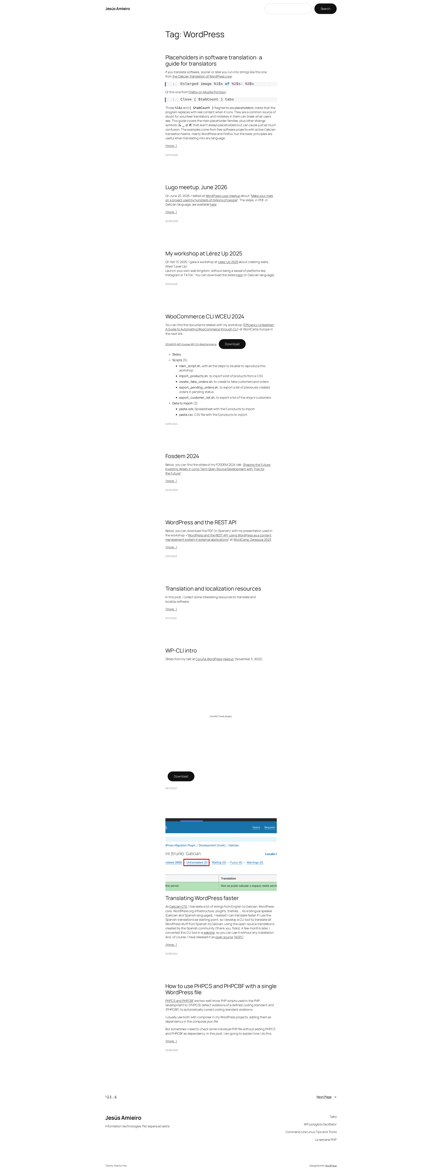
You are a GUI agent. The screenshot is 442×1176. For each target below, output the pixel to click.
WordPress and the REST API (200, 522)
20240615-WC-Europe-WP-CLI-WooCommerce (191, 344)
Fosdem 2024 (182, 456)
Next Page (327, 1097)
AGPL (238, 937)
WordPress (331, 1165)
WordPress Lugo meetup (223, 196)
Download (232, 344)
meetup (228, 659)
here (213, 204)
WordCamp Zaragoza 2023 (252, 539)
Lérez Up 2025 (228, 262)
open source (224, 937)
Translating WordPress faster (202, 898)
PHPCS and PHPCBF (179, 1001)
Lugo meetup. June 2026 (196, 187)
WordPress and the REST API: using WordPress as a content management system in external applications (218, 537)
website (209, 932)
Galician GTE (178, 906)
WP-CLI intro (181, 650)
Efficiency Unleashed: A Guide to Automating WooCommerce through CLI (220, 327)
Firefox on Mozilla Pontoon (207, 92)
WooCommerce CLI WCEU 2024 (204, 316)
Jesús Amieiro (117, 8)
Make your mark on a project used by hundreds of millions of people (219, 198)
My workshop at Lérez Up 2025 (203, 253)
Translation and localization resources (213, 588)
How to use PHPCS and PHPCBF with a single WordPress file (221, 989)
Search (325, 9)
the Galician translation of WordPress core (202, 76)
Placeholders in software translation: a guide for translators (213, 60)
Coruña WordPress (209, 659)
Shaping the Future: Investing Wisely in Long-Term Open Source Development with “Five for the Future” (218, 469)
